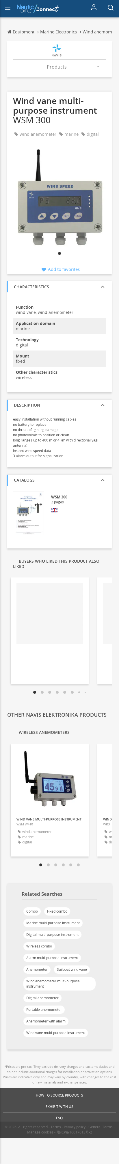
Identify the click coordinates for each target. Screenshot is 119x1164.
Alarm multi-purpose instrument (52, 957)
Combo (32, 911)
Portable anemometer (44, 1009)
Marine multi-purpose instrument (53, 922)
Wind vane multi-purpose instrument (55, 1032)
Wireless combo (39, 946)
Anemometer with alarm (46, 1021)
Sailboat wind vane (72, 969)
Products (57, 67)
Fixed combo (57, 911)
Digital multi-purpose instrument (52, 934)
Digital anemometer (42, 997)
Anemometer (37, 969)
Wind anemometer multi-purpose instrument (53, 984)
